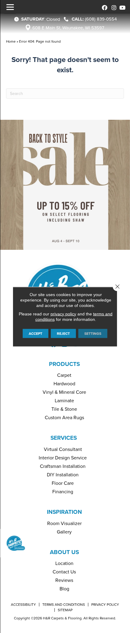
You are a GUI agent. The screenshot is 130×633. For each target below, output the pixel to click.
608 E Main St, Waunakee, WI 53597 (68, 27)
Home (11, 41)
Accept (35, 333)
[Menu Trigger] (10, 7)
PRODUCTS (64, 364)
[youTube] (121, 7)
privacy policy (63, 313)
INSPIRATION (64, 511)
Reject (63, 333)
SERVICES (63, 437)
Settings (92, 333)
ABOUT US (64, 552)
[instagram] (112, 7)
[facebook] (103, 7)
